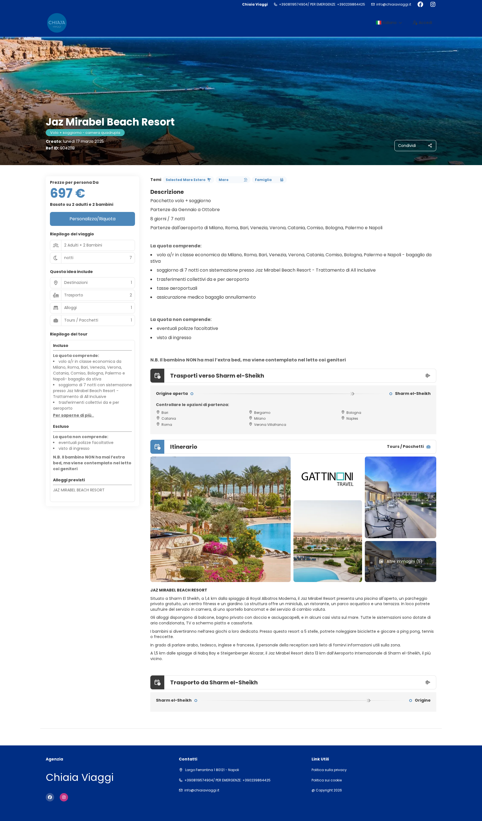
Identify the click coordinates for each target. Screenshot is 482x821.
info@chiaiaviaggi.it (393, 4)
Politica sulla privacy (329, 770)
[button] (73, 415)
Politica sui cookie (327, 780)
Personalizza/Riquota (92, 219)
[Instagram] (432, 4)
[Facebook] (420, 4)
